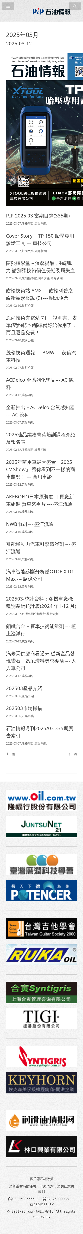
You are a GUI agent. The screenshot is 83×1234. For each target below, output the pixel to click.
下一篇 (72, 754)
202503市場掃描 (24, 708)
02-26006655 (23, 1199)
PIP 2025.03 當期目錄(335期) (38, 215)
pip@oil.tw (43, 1204)
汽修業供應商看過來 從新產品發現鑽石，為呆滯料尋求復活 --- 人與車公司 (41, 660)
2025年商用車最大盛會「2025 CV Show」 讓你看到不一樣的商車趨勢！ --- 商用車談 (40, 469)
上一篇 (10, 754)
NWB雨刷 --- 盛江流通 (30, 524)
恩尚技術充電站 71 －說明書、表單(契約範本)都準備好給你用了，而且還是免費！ (41, 325)
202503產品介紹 (24, 688)
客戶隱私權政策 (42, 1179)
